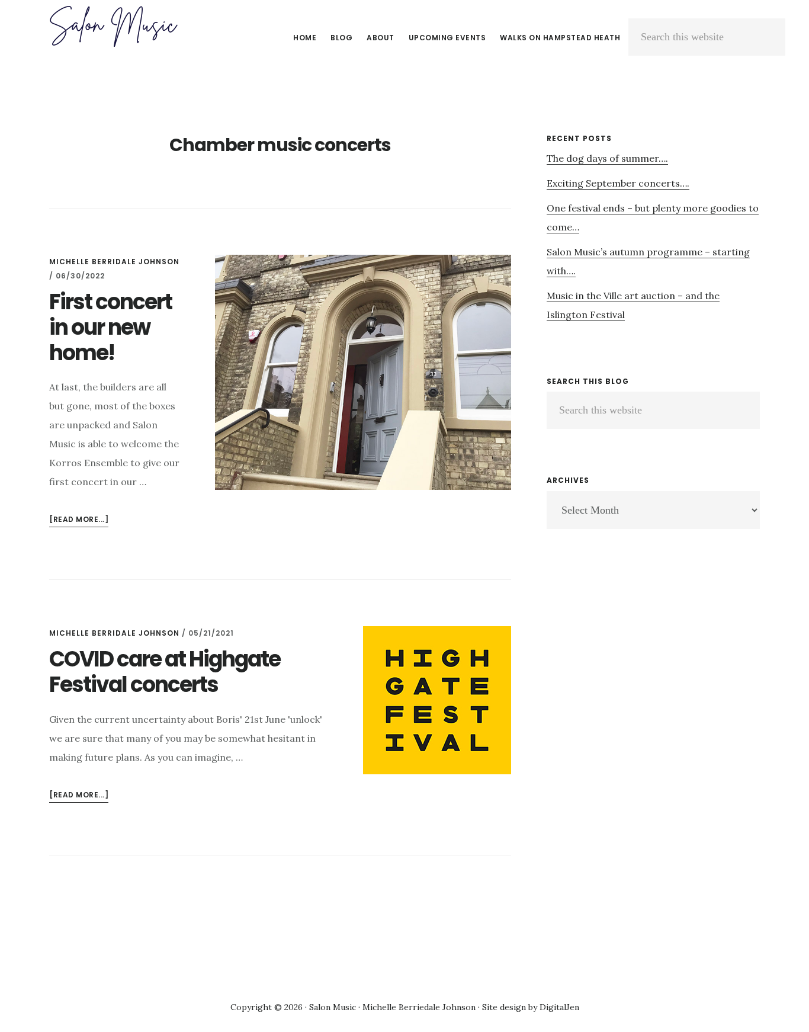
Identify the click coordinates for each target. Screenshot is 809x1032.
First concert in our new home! (110, 327)
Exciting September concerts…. (618, 183)
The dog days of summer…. (607, 158)
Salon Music (112, 26)
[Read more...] (78, 520)
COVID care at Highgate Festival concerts (164, 672)
